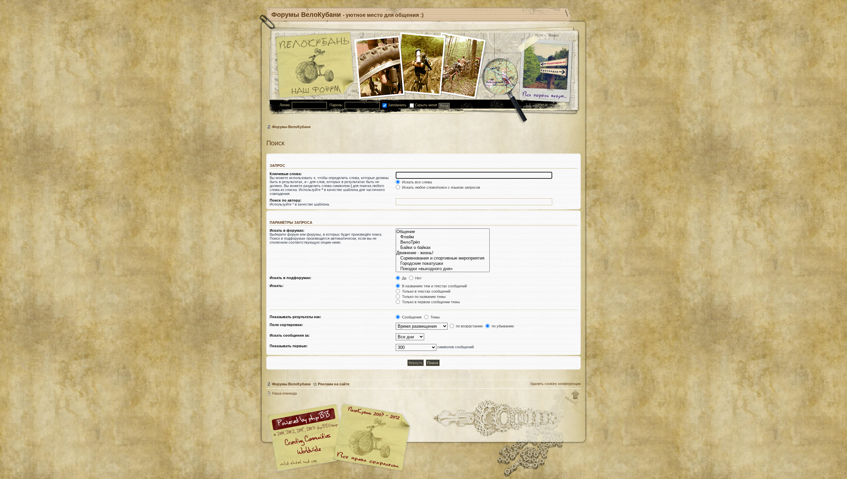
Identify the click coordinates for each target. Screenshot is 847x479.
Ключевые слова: (286, 174)
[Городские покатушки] (442, 263)
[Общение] (442, 231)
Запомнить (396, 105)
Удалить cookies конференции (555, 384)
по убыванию (502, 326)
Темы (434, 317)
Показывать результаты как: (295, 317)
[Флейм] (442, 237)
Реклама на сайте (333, 384)
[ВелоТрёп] (442, 242)
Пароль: (336, 105)
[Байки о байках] (442, 247)
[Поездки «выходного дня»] (442, 268)
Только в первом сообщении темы (430, 302)
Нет (418, 278)
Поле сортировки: (286, 325)
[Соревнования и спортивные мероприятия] (442, 258)
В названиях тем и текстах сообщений (434, 286)
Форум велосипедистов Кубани (370, 438)
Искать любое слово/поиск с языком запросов (440, 187)
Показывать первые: (289, 346)
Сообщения (411, 317)
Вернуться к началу (572, 398)
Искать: (277, 286)
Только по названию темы (423, 297)
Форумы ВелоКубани (291, 127)
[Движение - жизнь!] (442, 253)
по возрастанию (469, 326)
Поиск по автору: (285, 200)
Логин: (285, 105)
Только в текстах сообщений (425, 291)
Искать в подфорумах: (290, 278)
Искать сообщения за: (290, 335)
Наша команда (284, 393)
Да (403, 278)
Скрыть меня (425, 105)
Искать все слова (416, 182)
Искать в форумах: (287, 230)
